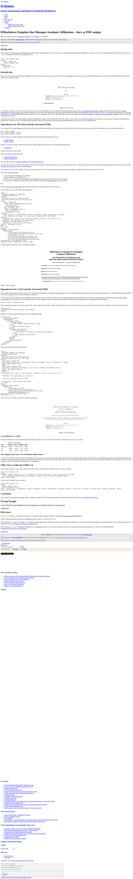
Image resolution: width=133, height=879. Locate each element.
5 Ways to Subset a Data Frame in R (14, 582)
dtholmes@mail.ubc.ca (24, 36)
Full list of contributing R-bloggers (11, 841)
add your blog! (8, 19)
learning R (41, 537)
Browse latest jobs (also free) (16, 26)
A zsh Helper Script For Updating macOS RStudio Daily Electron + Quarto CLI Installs (29, 801)
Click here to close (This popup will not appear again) (16, 877)
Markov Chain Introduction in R (13, 586)
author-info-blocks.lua (10, 158)
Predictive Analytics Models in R (13, 803)
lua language (8, 148)
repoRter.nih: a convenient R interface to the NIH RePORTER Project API (25, 804)
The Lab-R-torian (20, 39)
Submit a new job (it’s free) (15, 24)
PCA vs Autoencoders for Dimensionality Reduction (19, 578)
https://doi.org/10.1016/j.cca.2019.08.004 (14, 528)
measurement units (9, 795)
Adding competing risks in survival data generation (18, 793)
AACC (8, 114)
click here (21, 42)
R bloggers (36, 36)
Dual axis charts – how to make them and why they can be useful (23, 808)
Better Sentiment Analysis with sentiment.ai (16, 579)
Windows (62, 293)
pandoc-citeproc (8, 140)
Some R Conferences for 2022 (13, 790)
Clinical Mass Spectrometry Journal (93, 111)
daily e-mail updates (17, 537)
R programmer (8, 818)
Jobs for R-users (10, 811)
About (6, 16)
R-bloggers (38, 39)
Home (6, 14)
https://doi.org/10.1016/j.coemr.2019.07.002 (25, 524)
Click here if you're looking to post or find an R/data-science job (71, 537)
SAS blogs (7, 857)
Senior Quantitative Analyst (12, 816)
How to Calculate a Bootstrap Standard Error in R (18, 786)
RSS (5, 18)
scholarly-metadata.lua (10, 157)
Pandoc (70, 76)
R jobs (6, 23)
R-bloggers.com (5, 537)
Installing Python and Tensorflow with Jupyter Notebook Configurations (25, 833)
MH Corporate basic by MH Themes (22, 860)
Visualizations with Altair (11, 837)
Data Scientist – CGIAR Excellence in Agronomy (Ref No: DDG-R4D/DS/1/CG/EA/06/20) (30, 820)
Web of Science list (8, 166)
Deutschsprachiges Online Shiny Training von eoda (19, 785)
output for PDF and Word (90, 497)
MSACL (36, 461)
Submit (5, 874)
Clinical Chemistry (88, 114)
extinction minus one (10, 800)
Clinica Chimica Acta (17, 112)
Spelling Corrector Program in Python (15, 838)
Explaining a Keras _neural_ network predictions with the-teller (22, 828)
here (65, 39)
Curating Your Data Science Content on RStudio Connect (20, 791)
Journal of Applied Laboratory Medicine (107, 114)
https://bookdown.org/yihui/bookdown (71, 516)
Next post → (4, 545)
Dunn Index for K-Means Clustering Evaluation (18, 832)
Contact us (7, 27)
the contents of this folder (14, 187)
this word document (50, 180)
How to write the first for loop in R (14, 584)
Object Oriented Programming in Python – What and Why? (21, 830)
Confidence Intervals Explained (13, 796)
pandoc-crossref (8, 141)
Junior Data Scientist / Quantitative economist (17, 815)
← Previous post (5, 543)
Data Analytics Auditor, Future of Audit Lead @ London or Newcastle (24, 821)
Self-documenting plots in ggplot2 (14, 581)
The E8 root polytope (10, 798)
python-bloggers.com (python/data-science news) (20, 825)
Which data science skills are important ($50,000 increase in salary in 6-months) (27, 576)
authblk (34, 314)
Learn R (6, 21)
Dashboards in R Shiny (11, 788)
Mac (57, 293)
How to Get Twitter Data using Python (15, 835)
